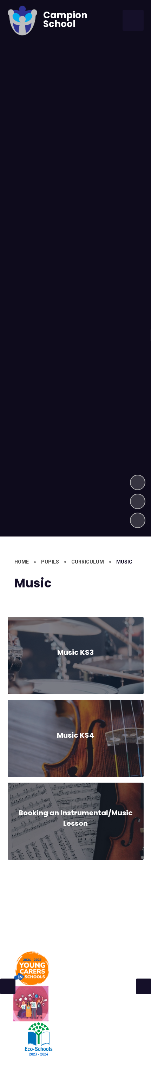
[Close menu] (133, 20)
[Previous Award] (7, 986)
